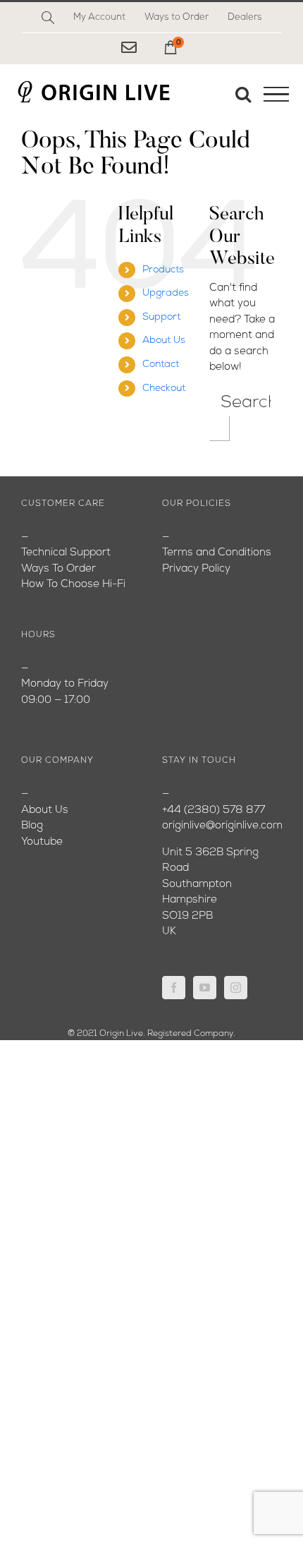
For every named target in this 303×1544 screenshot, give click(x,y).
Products (163, 270)
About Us (163, 340)
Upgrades (165, 293)
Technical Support (66, 553)
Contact (160, 364)
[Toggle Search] (243, 93)
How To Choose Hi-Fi (73, 584)
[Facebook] (173, 987)
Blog (32, 826)
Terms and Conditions (216, 553)
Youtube (42, 842)
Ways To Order (58, 569)
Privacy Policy (196, 569)
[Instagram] (235, 987)
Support (161, 317)
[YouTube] (204, 987)
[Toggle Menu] (276, 94)
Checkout (163, 388)
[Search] (47, 17)
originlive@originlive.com (222, 826)
